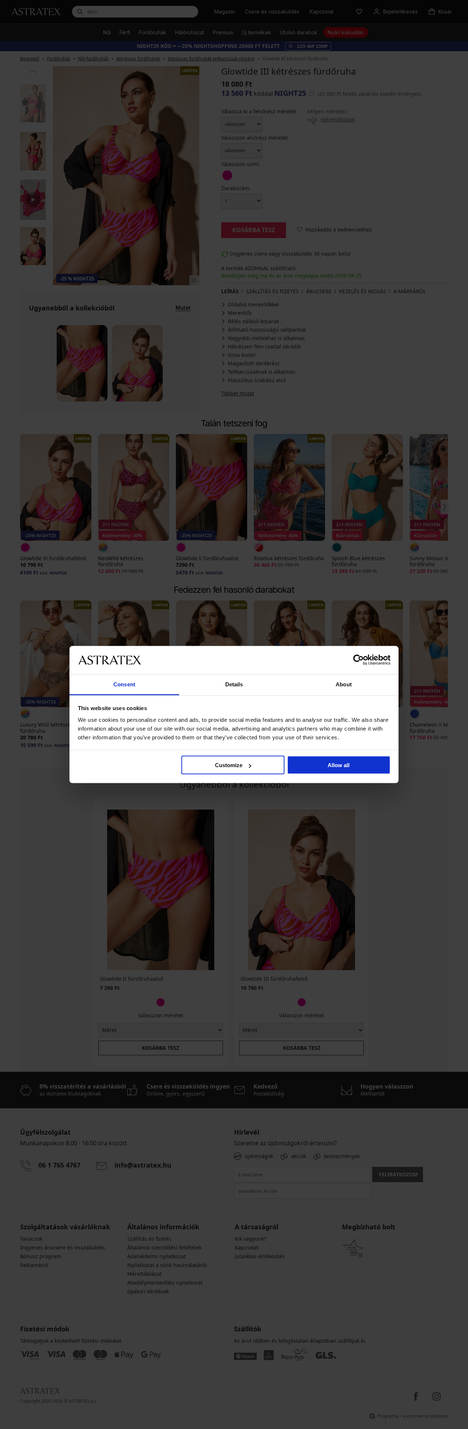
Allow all (339, 765)
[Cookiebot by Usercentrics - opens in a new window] (358, 660)
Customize (228, 765)
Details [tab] (234, 684)
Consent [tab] (124, 684)
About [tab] (344, 684)
